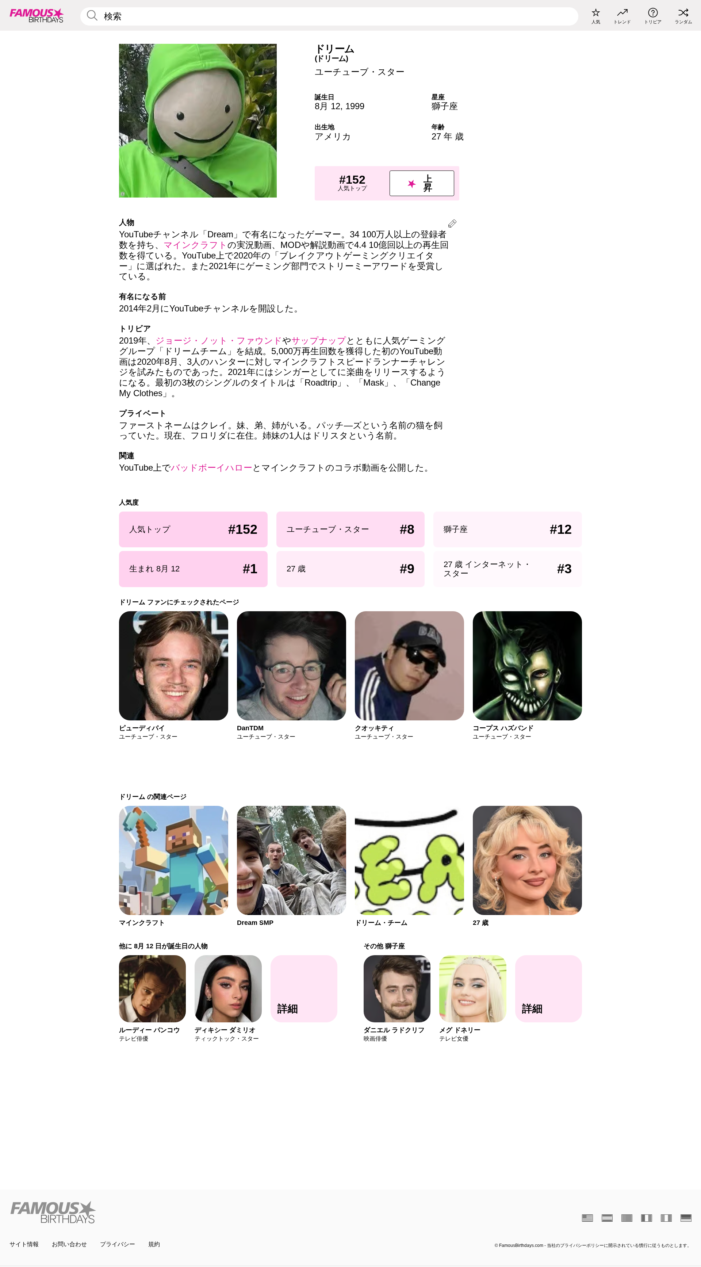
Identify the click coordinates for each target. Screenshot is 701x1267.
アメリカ (333, 136)
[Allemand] (686, 1218)
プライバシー (117, 1244)
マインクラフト (195, 245)
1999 (354, 106)
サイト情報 (24, 1244)
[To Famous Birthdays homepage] (37, 15)
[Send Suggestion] (452, 224)
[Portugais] (626, 1218)
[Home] (177, 1212)
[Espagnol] (607, 1218)
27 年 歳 (448, 136)
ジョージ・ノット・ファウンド (219, 340)
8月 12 (327, 106)
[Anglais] (587, 1218)
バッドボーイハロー (211, 467)
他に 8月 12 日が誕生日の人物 (163, 946)
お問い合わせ (69, 1244)
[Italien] (666, 1218)
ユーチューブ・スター (360, 72)
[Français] (646, 1218)
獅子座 (445, 106)
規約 (154, 1244)
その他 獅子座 (384, 946)
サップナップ (318, 340)
